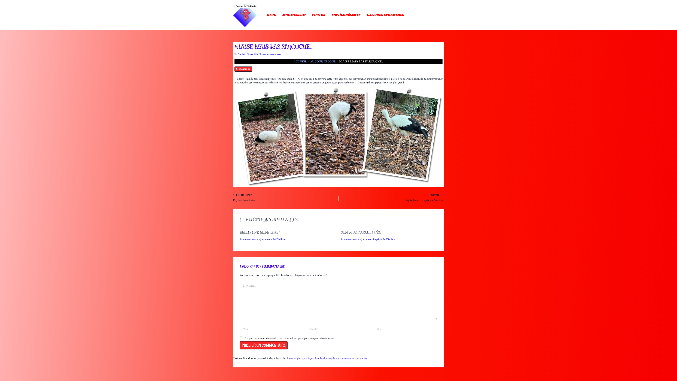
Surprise (376, 239)
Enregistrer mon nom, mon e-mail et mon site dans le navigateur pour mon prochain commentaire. (290, 338)
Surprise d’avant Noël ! (362, 232)
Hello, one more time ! (260, 232)
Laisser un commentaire (270, 54)
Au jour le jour (264, 239)
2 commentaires (247, 239)
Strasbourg (243, 69)
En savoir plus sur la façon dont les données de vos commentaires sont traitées (327, 358)
